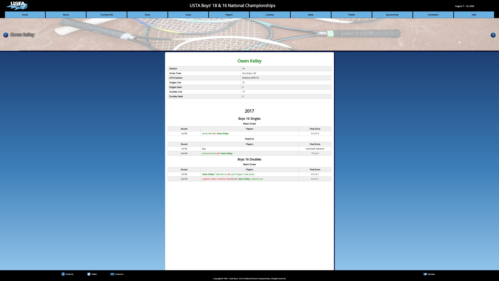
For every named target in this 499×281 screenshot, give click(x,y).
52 (243, 82)
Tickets (351, 14)
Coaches (270, 14)
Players (229, 14)
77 (243, 91)
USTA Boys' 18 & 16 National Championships (232, 5)
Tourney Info (106, 14)
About (66, 14)
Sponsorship (392, 14)
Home (25, 14)
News (310, 14)
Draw (188, 14)
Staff (474, 14)
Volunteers (433, 14)
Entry (147, 14)
